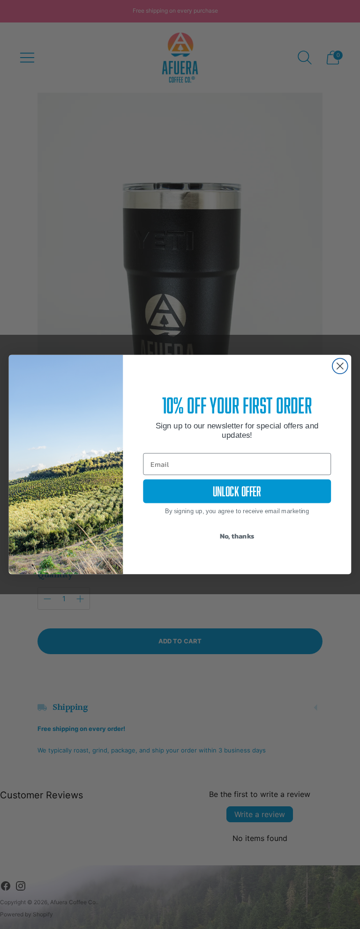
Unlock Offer (237, 491)
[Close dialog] (340, 366)
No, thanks (237, 536)
